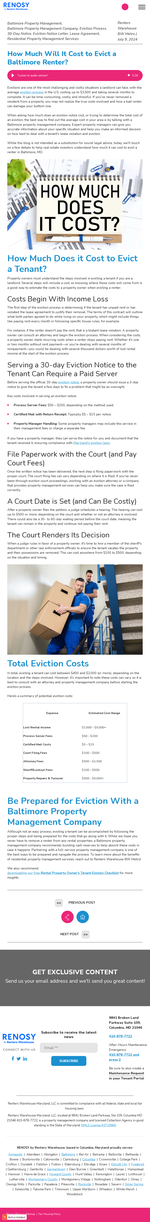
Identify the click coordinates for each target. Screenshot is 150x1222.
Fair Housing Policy (50, 1214)
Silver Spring (134, 1184)
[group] (75, 75)
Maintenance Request (126, 1073)
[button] (12, 75)
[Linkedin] (25, 1058)
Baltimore (68, 1154)
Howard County (60, 1174)
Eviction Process (93, 28)
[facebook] (13, 1058)
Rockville (84, 1184)
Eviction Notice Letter (50, 33)
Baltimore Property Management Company (42, 28)
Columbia (88, 1159)
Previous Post (82, 902)
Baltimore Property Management (34, 23)
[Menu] (141, 7)
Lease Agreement (84, 33)
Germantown (56, 1169)
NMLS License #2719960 (98, 1125)
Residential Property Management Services (43, 38)
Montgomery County (43, 1179)
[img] (128, 75)
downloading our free (63, 873)
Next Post (69, 934)
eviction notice (68, 382)
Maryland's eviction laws (91, 443)
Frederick (137, 1164)
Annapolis (15, 1154)
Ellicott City (119, 1164)
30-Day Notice (19, 33)
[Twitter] (18, 1058)
